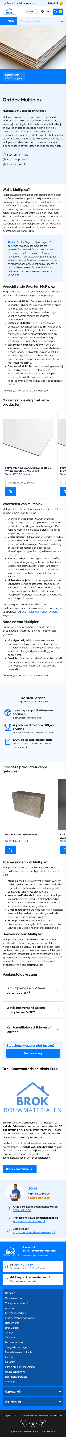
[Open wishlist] (43, 12)
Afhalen (9, 1308)
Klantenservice (13, 1298)
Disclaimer (51, 1431)
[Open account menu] (49, 12)
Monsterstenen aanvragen (20, 1318)
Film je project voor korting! (20, 1367)
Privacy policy (39, 1431)
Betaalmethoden (14, 1342)
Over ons (10, 1337)
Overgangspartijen (15, 1313)
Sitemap (10, 1381)
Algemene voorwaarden (20, 1431)
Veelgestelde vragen (16, 1347)
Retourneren (12, 1322)
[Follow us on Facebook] (23, 1423)
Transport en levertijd (17, 1303)
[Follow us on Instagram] (33, 1423)
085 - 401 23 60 (22, 1210)
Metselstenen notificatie (18, 1352)
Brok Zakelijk (12, 1327)
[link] (28, 438)
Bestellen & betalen (16, 1376)
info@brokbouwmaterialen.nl (29, 1221)
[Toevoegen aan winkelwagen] (10, 491)
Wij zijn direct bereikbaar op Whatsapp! (34, 1232)
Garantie (10, 1362)
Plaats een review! (15, 1371)
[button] (33, 990)
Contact (9, 1332)
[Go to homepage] (9, 11)
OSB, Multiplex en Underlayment (39, 611)
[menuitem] (33, 1298)
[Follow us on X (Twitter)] (42, 1423)
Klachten (10, 1357)
